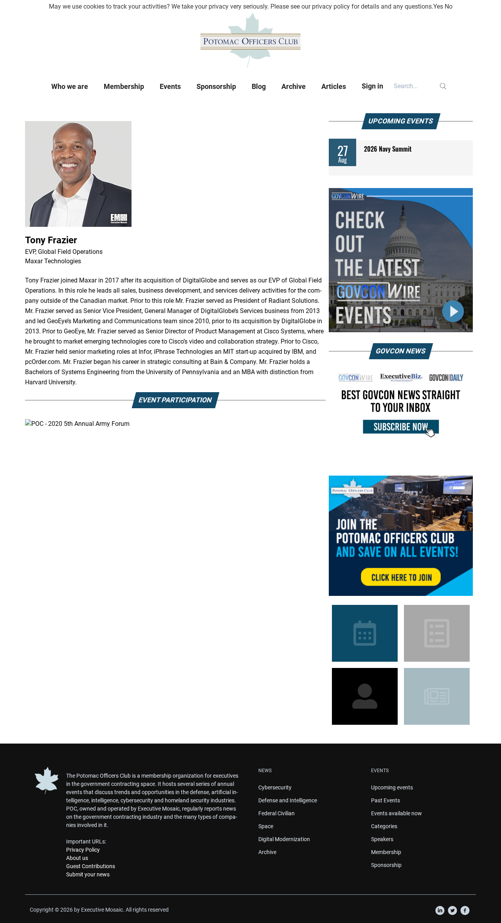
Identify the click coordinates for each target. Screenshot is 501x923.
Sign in (372, 86)
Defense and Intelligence (287, 800)
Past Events (385, 800)
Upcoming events (392, 787)
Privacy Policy (83, 850)
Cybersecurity (275, 787)
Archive (293, 86)
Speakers (382, 839)
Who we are (69, 86)
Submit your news (88, 874)
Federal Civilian (276, 813)
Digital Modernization (284, 839)
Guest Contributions (90, 866)
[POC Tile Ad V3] (401, 536)
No (448, 6)
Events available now (396, 813)
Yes (438, 6)
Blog (259, 86)
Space (265, 826)
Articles (333, 86)
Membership (124, 86)
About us (77, 858)
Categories (384, 826)
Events (170, 86)
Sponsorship (216, 86)
